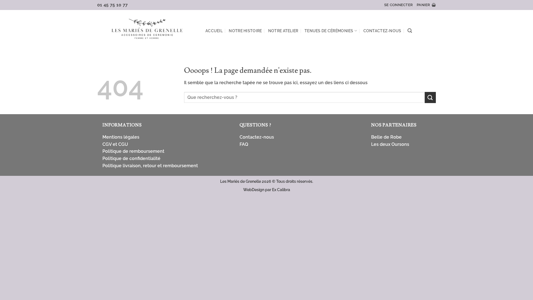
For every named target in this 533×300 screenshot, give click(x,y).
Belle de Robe (386, 137)
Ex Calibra (281, 189)
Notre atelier (283, 30)
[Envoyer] (430, 97)
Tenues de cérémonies (329, 30)
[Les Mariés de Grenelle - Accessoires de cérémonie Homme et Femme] (147, 29)
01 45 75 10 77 (112, 5)
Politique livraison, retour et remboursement (150, 165)
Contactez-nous (382, 30)
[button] (398, 5)
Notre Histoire (245, 30)
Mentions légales (120, 137)
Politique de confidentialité (131, 158)
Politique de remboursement (133, 151)
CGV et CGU (115, 144)
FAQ (244, 144)
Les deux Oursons (390, 144)
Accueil (214, 30)
